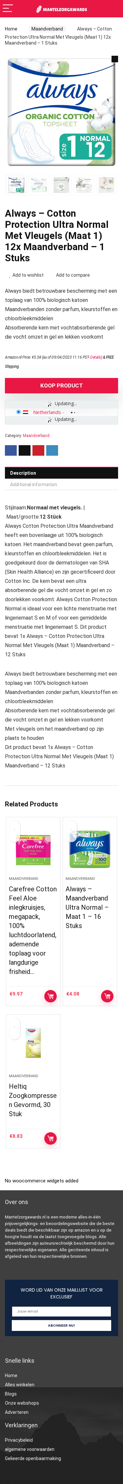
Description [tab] (23, 473)
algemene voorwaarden (29, 1449)
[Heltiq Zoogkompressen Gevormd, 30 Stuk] (33, 1046)
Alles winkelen (19, 1384)
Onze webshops (22, 1403)
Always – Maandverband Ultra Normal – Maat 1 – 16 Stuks (87, 907)
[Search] (113, 8)
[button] (115, 59)
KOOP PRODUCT (61, 385)
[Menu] (8, 8)
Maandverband (47, 28)
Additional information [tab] (33, 484)
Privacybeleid (19, 1440)
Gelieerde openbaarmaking (33, 1458)
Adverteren (17, 1412)
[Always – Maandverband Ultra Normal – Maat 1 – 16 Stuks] (90, 849)
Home (11, 28)
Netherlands (47, 412)
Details (95, 357)
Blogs (11, 1393)
